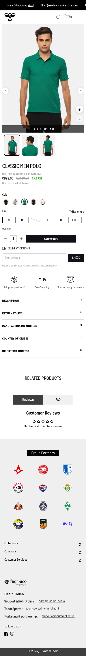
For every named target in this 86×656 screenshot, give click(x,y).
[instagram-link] (12, 634)
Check (76, 257)
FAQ (58, 399)
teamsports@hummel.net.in (43, 608)
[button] (6, 202)
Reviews (28, 399)
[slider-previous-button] (5, 91)
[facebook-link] (6, 634)
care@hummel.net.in (52, 601)
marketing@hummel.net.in (58, 616)
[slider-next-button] (81, 91)
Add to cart (51, 238)
